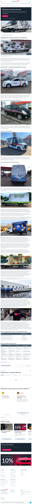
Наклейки (12, 483)
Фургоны (22, 472)
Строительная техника (4, 483)
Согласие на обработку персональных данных (4, 493)
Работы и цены (3, 472)
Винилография (13, 473)
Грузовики (22, 473)
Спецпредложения (3, 476)
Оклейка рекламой (13, 477)
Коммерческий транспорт (4, 482)
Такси (21, 476)
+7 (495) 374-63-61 (12, 18)
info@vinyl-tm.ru (13, 492)
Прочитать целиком (7, 414)
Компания (2, 469)
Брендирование (3, 479)
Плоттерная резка (13, 482)
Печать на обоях (13, 484)
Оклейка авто (13, 469)
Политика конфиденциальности (5, 492)
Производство (13, 479)
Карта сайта (2, 477)
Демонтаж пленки (13, 476)
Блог (1, 473)
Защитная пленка (13, 472)
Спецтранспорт (3, 484)
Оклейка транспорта (24, 469)
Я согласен (29, 502)
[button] (30, 54)
